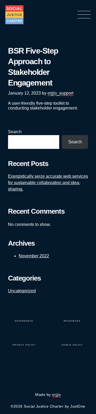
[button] (84, 15)
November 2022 (34, 256)
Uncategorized (22, 291)
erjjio (56, 394)
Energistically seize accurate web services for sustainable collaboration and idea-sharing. (48, 182)
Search (15, 131)
